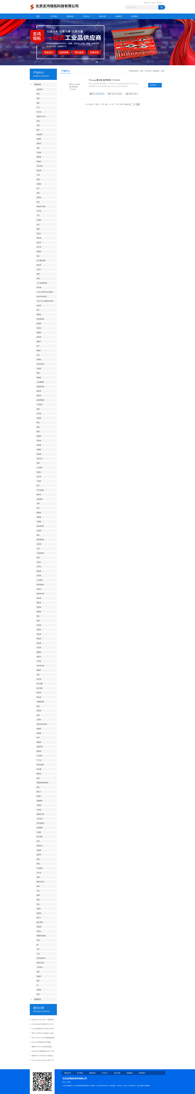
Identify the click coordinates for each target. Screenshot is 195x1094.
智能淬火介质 (41, 116)
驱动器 (39, 571)
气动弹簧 (40, 868)
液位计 (39, 918)
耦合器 (39, 391)
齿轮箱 (39, 197)
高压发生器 (40, 364)
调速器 (39, 638)
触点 (38, 787)
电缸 (38, 103)
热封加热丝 (40, 526)
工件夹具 (40, 819)
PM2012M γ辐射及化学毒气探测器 (46, 301)
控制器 (39, 850)
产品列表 (148, 71)
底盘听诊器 (40, 386)
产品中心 (86, 16)
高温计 (39, 233)
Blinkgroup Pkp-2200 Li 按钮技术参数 (43, 1020)
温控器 (39, 710)
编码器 (39, 913)
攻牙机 (39, 566)
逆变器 (39, 575)
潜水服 (39, 287)
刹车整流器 (40, 539)
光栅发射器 (40, 701)
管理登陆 (147, 1085)
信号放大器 (40, 665)
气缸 (38, 891)
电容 (38, 859)
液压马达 (40, 458)
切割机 (39, 359)
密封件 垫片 (40, 882)
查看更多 (37, 999)
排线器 (39, 445)
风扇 (38, 278)
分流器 (39, 810)
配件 (38, 130)
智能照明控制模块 (42, 783)
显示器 (39, 679)
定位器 (39, 413)
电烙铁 (39, 332)
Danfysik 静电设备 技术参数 (41, 1042)
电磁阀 (39, 436)
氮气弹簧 (40, 837)
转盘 (38, 778)
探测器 (39, 139)
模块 (38, 886)
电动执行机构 (41, 206)
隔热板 (39, 611)
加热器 (39, 634)
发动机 (39, 328)
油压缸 (39, 472)
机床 (38, 121)
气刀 (38, 107)
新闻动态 (70, 16)
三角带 (39, 481)
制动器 (39, 454)
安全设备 (40, 166)
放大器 (39, 476)
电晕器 (39, 157)
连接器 (39, 733)
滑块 (38, 193)
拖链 (38, 877)
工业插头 (40, 755)
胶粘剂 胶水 (40, 963)
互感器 (39, 521)
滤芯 (38, 972)
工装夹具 (40, 404)
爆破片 (39, 341)
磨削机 (39, 314)
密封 (38, 94)
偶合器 (39, 602)
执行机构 (40, 688)
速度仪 (39, 656)
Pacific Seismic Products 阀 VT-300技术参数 (43, 1060)
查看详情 (153, 85)
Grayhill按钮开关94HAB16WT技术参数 (43, 1029)
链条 (38, 431)
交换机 (39, 629)
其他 (38, 940)
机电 (38, 994)
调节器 (39, 692)
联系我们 (159, 2)
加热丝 (39, 161)
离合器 (39, 643)
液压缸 (39, 931)
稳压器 (39, 265)
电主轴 (39, 170)
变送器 (39, 625)
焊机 (38, 422)
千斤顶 (39, 760)
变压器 (39, 544)
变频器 (39, 449)
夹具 (38, 355)
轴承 (38, 981)
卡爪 (38, 215)
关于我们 (54, 16)
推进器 (39, 323)
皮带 (38, 841)
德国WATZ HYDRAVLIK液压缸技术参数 (43, 1056)
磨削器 (39, 751)
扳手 (38, 485)
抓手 (38, 737)
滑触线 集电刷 (41, 936)
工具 (38, 954)
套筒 (38, 98)
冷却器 (39, 647)
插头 (38, 535)
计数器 (39, 805)
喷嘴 (38, 895)
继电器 (39, 742)
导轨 (38, 674)
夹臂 (38, 125)
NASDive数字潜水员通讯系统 (46, 292)
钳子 (38, 346)
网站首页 (67, 1073)
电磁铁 (39, 377)
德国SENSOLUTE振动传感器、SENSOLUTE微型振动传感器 (43, 1047)
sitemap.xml (126, 1085)
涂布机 (39, 305)
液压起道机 (40, 764)
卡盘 (38, 548)
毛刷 (38, 503)
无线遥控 (40, 499)
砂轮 (38, 202)
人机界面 (40, 580)
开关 (38, 949)
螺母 (38, 373)
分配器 (39, 418)
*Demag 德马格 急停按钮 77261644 (104, 80)
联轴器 (39, 728)
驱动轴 (39, 238)
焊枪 (38, 179)
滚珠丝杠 (40, 846)
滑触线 (39, 652)
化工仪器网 (140, 1085)
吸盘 (38, 229)
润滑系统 (40, 89)
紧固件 (39, 670)
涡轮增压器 (40, 319)
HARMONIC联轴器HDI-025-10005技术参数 (43, 1051)
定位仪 (39, 242)
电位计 (39, 792)
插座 (38, 148)
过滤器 (39, 832)
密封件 (39, 494)
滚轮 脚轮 (40, 922)
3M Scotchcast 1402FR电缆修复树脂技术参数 (43, 1038)
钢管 (38, 274)
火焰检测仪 (40, 553)
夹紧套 (39, 184)
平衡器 (39, 368)
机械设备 (37, 84)
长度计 (39, 269)
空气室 (39, 211)
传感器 (39, 990)
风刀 (38, 188)
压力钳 (39, 112)
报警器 (39, 517)
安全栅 (39, 769)
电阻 (38, 900)
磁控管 (39, 855)
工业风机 (40, 467)
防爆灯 (39, 796)
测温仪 (39, 143)
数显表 (39, 773)
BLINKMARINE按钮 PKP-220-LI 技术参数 (43, 1024)
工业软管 (40, 967)
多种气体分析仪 (42, 296)
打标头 (39, 562)
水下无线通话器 (42, 283)
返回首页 (146, 2)
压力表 (39, 873)
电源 (38, 620)
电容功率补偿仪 (42, 724)
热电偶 (39, 927)
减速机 (39, 976)
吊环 (38, 508)
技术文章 (102, 16)
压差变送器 (40, 823)
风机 (38, 616)
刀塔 (38, 175)
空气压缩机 (40, 490)
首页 (38, 16)
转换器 (39, 440)
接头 (38, 904)
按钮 (38, 715)
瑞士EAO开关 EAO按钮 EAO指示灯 (43, 1033)
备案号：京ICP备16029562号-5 (100, 1085)
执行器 (39, 247)
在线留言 (153, 2)
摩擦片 (39, 350)
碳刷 (38, 409)
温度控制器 (40, 400)
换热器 (39, 598)
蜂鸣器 (39, 512)
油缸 (38, 256)
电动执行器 (40, 593)
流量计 (39, 909)
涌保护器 (40, 746)
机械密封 (40, 801)
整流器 (39, 607)
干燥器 (39, 152)
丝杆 (38, 224)
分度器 (39, 530)
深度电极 (40, 828)
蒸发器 (39, 337)
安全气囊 (40, 683)
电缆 (38, 557)
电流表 (39, 395)
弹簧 (38, 463)
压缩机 (39, 220)
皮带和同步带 (41, 958)
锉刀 (38, 310)
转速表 (39, 589)
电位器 (39, 697)
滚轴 (38, 864)
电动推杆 (40, 134)
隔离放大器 (40, 814)
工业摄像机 (40, 382)
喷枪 (38, 427)
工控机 (39, 661)
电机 (38, 706)
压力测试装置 (41, 260)
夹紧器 (39, 251)
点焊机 (39, 719)
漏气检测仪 (40, 584)
